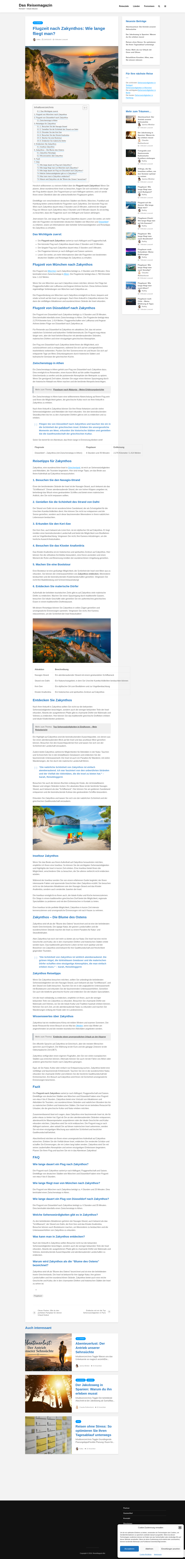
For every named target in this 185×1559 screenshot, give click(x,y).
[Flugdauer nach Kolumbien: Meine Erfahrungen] (131, 252)
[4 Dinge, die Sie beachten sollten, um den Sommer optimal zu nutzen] (131, 171)
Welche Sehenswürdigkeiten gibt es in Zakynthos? (58, 173)
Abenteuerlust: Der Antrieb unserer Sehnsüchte (90, 1348)
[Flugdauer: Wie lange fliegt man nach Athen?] (131, 285)
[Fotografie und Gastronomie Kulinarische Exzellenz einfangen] (131, 153)
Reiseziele (124, 6)
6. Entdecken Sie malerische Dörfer (53, 141)
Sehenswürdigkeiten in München (139, 88)
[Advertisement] (92, 1479)
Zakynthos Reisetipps (48, 153)
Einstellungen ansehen (170, 1549)
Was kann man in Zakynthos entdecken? (55, 176)
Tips (78, 1421)
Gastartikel (128, 1513)
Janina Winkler (84, 1366)
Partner (126, 1508)
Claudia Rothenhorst (86, 1407)
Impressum (158, 1554)
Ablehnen (149, 1549)
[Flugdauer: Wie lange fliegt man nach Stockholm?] (131, 236)
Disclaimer (127, 1523)
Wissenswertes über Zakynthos (51, 156)
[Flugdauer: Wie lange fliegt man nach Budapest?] (131, 189)
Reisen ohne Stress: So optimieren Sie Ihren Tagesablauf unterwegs (94, 1430)
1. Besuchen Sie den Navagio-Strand (53, 126)
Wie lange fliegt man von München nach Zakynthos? (59, 168)
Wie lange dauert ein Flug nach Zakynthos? (56, 165)
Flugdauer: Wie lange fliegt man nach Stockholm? (145, 236)
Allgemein (38, 22)
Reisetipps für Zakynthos (46, 124)
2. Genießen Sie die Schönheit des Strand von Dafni (59, 129)
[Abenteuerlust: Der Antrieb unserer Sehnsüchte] (48, 1352)
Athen (66, 274)
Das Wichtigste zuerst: (49, 111)
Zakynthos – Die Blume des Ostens (50, 150)
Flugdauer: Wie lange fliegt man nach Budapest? (145, 189)
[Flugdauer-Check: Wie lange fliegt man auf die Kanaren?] (131, 221)
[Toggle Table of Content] (83, 108)
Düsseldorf (103, 222)
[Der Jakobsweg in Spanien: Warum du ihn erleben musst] (48, 1393)
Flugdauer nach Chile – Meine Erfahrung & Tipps (146, 301)
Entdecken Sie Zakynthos (46, 144)
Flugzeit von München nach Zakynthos (51, 114)
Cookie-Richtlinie (146, 1554)
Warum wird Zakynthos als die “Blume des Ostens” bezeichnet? (63, 179)
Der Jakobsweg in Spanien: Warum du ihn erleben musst (94, 1389)
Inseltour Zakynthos (47, 147)
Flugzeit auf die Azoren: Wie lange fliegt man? (145, 205)
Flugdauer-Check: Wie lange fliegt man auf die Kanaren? (146, 220)
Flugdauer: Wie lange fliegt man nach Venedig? (145, 267)
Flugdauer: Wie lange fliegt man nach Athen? (145, 285)
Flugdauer (38, 1296)
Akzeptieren (129, 1549)
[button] (180, 1527)
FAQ (38, 162)
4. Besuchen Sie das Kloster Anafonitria (54, 135)
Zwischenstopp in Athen (48, 120)
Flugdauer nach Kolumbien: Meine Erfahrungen (145, 251)
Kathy (38, 39)
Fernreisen (149, 6)
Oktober (79, 1026)
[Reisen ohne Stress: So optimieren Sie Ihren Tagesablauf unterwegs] (48, 1435)
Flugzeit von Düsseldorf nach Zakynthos (52, 118)
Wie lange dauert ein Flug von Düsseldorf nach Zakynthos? (61, 171)
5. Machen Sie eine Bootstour (51, 138)
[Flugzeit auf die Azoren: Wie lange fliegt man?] (131, 205)
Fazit (38, 159)
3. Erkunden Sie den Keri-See (51, 132)
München (52, 271)
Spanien (90, 1380)
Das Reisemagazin (35, 5)
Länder (136, 6)
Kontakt (126, 1518)
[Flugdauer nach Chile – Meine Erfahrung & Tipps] (131, 301)
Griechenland (74, 468)
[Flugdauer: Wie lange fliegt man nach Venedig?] (131, 267)
